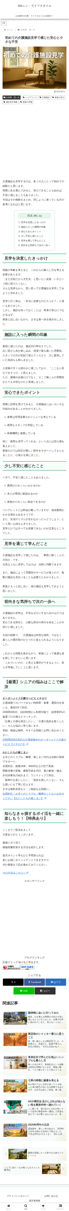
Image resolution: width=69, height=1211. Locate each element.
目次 (30, 215)
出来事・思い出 (13, 97)
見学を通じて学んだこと (33, 240)
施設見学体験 (11, 102)
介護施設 (46, 97)
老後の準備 (27, 102)
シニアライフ (31, 97)
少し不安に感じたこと (32, 236)
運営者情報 (34, 1200)
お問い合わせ (51, 1196)
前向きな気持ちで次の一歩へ (35, 245)
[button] (45, 990)
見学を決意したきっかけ (33, 222)
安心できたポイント (31, 231)
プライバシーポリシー (18, 1196)
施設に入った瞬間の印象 (33, 227)
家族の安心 (59, 97)
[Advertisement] (34, 141)
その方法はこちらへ (14, 872)
